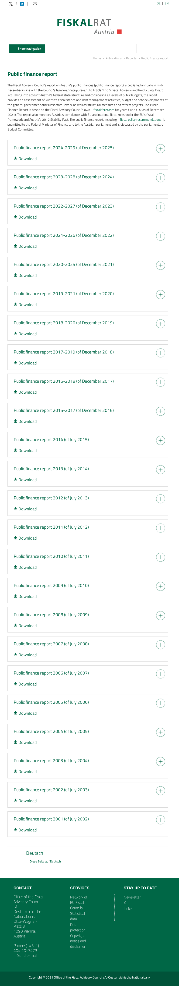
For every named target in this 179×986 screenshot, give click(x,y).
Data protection (77, 927)
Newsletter (132, 897)
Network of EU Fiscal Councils (78, 902)
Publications (114, 58)
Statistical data (77, 916)
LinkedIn (130, 908)
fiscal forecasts (103, 109)
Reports (131, 58)
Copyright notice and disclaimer (78, 941)
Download (27, 158)
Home (97, 58)
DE (159, 3)
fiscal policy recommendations (141, 119)
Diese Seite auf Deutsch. (46, 861)
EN (167, 3)
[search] (166, 49)
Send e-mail (27, 955)
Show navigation (29, 48)
